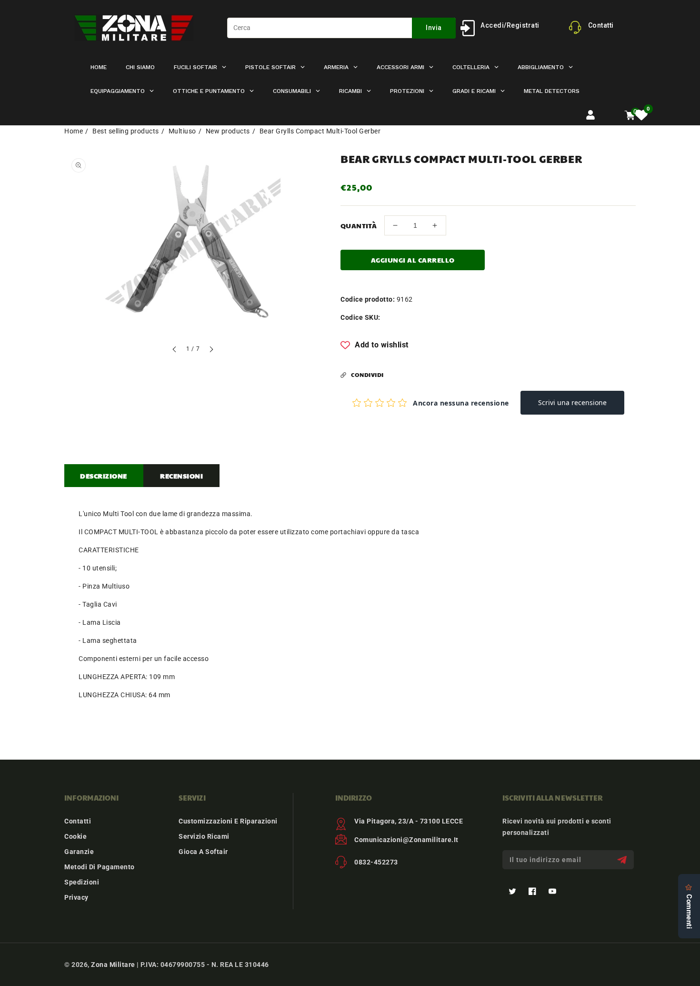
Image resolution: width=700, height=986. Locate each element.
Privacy (76, 897)
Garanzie (79, 851)
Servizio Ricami (204, 836)
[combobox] (341, 28)
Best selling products (125, 131)
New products (228, 131)
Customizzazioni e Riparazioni (228, 821)
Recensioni (181, 475)
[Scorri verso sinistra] (175, 351)
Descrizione (103, 475)
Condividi (367, 374)
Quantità (358, 225)
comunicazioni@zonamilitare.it (406, 840)
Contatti (77, 821)
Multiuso (182, 131)
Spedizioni (81, 882)
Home (73, 131)
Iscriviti (623, 860)
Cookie (75, 836)
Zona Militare (113, 964)
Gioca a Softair (203, 851)
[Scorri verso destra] (211, 351)
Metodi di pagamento (99, 867)
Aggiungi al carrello (413, 259)
